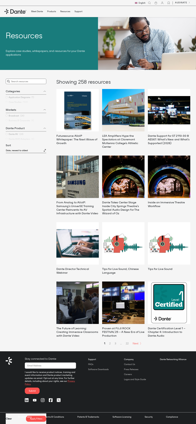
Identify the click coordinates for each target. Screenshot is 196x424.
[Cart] (155, 3)
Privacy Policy (25, 416)
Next (136, 343)
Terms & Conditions (54, 416)
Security (149, 416)
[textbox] (140, 3)
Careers (128, 374)
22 (127, 343)
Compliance (172, 416)
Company (129, 359)
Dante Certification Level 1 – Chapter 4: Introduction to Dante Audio (166, 331)
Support (92, 359)
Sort (8, 145)
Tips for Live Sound (160, 269)
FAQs (90, 364)
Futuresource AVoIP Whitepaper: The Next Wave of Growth (76, 139)
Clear (9, 418)
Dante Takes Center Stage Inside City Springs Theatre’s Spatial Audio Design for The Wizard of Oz (120, 208)
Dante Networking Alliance (173, 359)
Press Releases (131, 369)
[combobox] (140, 3)
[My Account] (162, 3)
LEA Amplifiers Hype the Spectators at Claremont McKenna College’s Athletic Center (120, 141)
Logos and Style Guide (135, 379)
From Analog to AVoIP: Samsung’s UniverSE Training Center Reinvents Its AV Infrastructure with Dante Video (77, 208)
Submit (32, 390)
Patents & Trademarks (88, 416)
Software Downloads (98, 369)
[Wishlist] (168, 3)
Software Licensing (122, 416)
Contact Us (129, 364)
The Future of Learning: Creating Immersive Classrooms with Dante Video (77, 331)
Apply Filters (36, 418)
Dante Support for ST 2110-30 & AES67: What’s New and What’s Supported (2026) (168, 139)
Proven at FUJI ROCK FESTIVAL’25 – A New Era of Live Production (123, 331)
